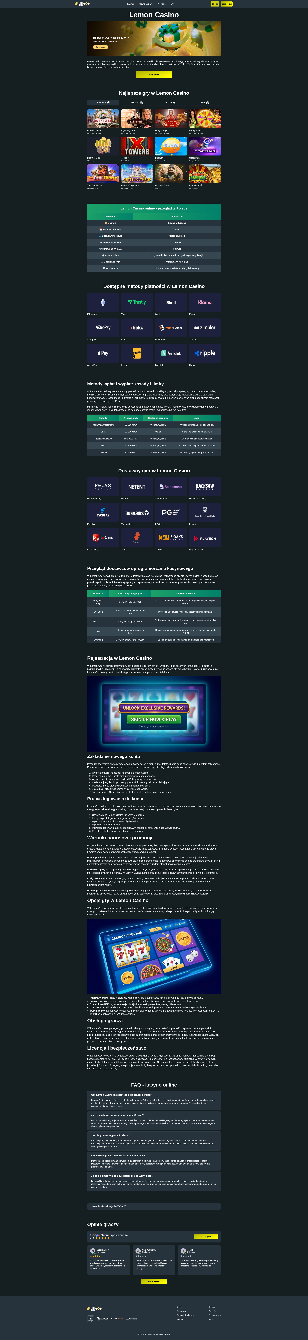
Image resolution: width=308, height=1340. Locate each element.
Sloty (203, 102)
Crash (169, 102)
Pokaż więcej (154, 1281)
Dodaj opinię (205, 1237)
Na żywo (135, 102)
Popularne (101, 102)
